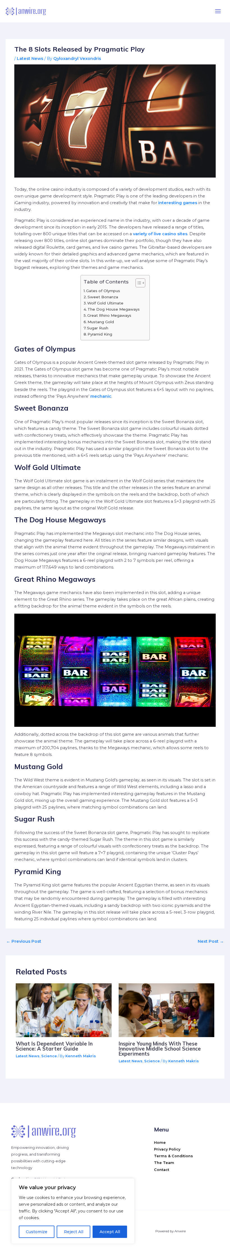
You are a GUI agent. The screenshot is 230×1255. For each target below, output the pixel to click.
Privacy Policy (167, 1149)
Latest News (30, 58)
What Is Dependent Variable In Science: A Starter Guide (54, 1046)
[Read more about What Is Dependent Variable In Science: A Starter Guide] (63, 1009)
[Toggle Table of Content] (137, 283)
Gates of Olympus (103, 290)
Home (160, 1142)
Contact (161, 1170)
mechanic (100, 396)
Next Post (211, 941)
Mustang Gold (101, 322)
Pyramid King (100, 334)
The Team (164, 1163)
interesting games (177, 202)
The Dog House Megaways (114, 309)
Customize (36, 1231)
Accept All (110, 1231)
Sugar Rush (98, 328)
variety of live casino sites (160, 233)
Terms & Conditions (173, 1156)
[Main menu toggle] (217, 11)
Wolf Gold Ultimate (106, 303)
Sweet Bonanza (103, 297)
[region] (73, 1211)
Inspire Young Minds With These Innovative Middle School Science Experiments (160, 1048)
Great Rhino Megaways (109, 315)
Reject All (73, 1231)
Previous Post (23, 941)
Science (49, 1056)
